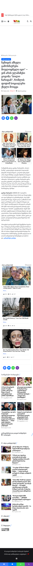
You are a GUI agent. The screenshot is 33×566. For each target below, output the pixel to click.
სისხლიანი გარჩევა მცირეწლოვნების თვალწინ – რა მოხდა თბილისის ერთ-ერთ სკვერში (21, 507)
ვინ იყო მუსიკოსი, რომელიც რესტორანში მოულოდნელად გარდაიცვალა (21, 448)
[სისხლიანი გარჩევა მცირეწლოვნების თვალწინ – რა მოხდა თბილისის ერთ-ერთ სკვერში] (6, 506)
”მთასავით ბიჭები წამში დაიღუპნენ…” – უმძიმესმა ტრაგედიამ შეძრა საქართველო (21, 497)
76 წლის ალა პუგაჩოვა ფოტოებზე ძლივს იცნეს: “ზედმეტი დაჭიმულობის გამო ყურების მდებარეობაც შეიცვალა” (20, 459)
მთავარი (5, 55)
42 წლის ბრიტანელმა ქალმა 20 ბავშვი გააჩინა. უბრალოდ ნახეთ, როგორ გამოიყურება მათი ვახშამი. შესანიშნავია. (7, 391)
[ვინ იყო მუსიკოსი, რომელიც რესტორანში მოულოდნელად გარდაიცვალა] (6, 449)
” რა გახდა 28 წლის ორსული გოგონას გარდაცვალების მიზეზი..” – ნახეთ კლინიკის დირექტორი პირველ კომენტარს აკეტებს (21, 471)
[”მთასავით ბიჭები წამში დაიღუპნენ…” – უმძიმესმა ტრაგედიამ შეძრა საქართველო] (6, 498)
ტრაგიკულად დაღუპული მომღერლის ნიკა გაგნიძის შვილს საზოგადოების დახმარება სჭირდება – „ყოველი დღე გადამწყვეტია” (24, 392)
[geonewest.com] (17, 21)
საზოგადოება (12, 55)
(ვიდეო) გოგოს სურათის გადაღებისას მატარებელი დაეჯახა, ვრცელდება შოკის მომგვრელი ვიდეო (24, 415)
